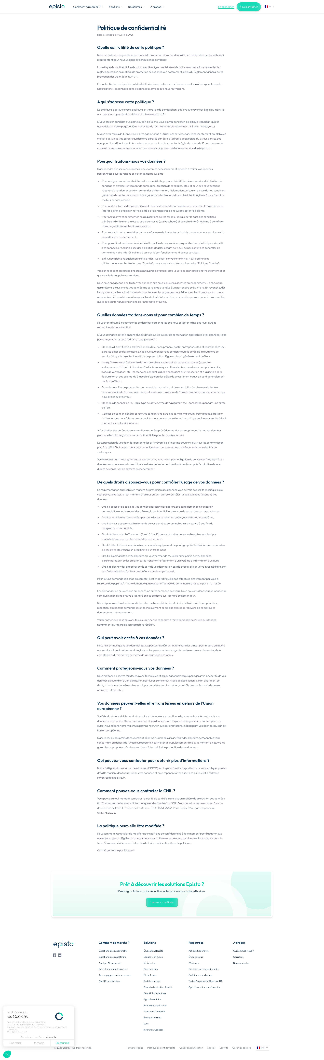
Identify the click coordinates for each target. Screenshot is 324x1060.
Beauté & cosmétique (155, 993)
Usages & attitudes (153, 956)
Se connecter (226, 6)
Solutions (114, 6)
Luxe (146, 1023)
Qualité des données (109, 981)
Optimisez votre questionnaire (204, 987)
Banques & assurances (155, 1005)
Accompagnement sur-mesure (115, 975)
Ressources (135, 6)
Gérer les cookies (241, 1047)
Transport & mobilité (154, 1011)
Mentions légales (134, 1047)
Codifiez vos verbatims (200, 975)
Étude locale (150, 975)
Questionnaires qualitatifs (112, 956)
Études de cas (195, 956)
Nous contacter (249, 6)
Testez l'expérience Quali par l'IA (205, 981)
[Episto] (57, 7)
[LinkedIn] (59, 955)
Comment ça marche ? (86, 6)
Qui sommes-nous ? (243, 950)
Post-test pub (151, 969)
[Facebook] (54, 955)
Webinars (193, 962)
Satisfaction (150, 962)
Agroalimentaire (152, 999)
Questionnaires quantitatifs (113, 950)
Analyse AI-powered (109, 962)
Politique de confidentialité (161, 1047)
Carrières (238, 956)
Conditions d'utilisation (191, 1047)
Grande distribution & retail (158, 987)
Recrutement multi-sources (113, 969)
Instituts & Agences (153, 1029)
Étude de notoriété (153, 950)
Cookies (211, 1047)
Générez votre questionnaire (203, 969)
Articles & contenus (198, 950)
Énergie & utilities (152, 1017)
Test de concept (152, 981)
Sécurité (224, 1047)
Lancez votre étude (162, 902)
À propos (155, 6)
